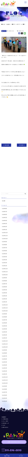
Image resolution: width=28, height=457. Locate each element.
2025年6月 (4, 250)
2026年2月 (4, 226)
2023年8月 (4, 317)
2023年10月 (4, 310)
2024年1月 (4, 302)
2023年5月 (4, 326)
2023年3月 (4, 332)
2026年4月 (4, 220)
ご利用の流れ (5, 419)
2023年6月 (4, 323)
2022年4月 (4, 365)
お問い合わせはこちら (14, 442)
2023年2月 (4, 335)
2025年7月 (4, 247)
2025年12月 (4, 232)
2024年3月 (4, 295)
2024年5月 (4, 289)
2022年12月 (4, 341)
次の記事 (21, 145)
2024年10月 (4, 274)
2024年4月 (4, 292)
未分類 (4, 31)
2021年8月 (4, 389)
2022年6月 (4, 359)
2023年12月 (4, 305)
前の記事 (6, 145)
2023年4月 (4, 329)
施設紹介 (4, 417)
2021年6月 (4, 395)
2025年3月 (4, 259)
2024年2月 (4, 298)
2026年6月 (4, 214)
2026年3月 (4, 223)
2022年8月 (4, 353)
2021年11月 (4, 380)
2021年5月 (4, 398)
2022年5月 (4, 362)
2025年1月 (4, 265)
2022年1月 (4, 374)
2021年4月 (4, 401)
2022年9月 (4, 350)
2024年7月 (4, 283)
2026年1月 (4, 229)
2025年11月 (4, 235)
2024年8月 (4, 280)
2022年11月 (4, 344)
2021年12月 (4, 377)
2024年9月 (4, 277)
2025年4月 (4, 256)
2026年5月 (4, 217)
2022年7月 (4, 356)
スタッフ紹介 (5, 421)
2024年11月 (4, 271)
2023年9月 (4, 314)
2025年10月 (4, 238)
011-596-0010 (13, 450)
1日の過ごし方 (5, 423)
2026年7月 (4, 211)
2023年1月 (4, 338)
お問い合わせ (5, 427)
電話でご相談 (7, 455)
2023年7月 (4, 320)
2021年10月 (4, 383)
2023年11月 (4, 308)
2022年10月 (4, 347)
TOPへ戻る (21, 455)
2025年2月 (4, 262)
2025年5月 (4, 253)
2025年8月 (4, 244)
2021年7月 (4, 392)
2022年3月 (4, 368)
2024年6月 (4, 286)
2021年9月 (4, 386)
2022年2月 (4, 371)
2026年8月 (4, 208)
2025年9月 (4, 241)
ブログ (3, 425)
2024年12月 (4, 268)
